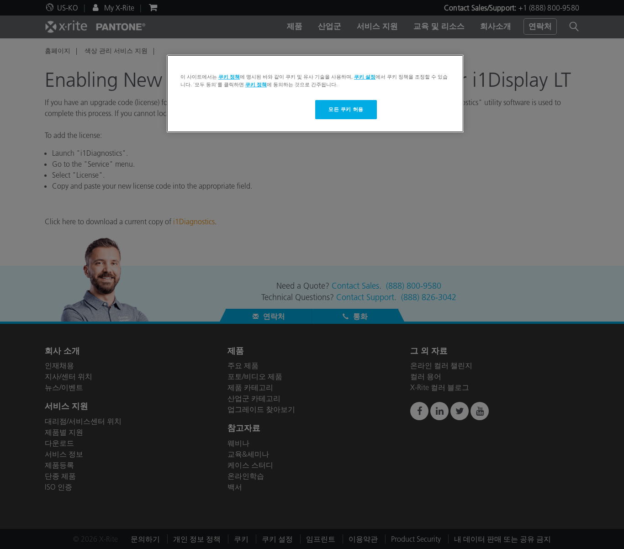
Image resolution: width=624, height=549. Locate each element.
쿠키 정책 (229, 77)
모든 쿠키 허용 (346, 109)
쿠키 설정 (364, 77)
